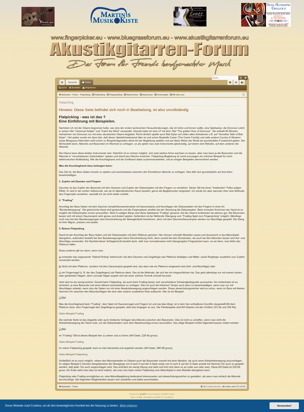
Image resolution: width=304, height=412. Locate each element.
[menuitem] (230, 82)
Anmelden (76, 88)
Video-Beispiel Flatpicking (73, 354)
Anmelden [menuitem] (237, 83)
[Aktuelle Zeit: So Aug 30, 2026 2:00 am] (243, 95)
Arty (140, 397)
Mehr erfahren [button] (128, 405)
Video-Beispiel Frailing (71, 313)
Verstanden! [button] (284, 405)
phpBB (142, 394)
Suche (64, 88)
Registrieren (90, 88)
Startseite (72, 82)
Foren (88, 82)
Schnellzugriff (63, 83)
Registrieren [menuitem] (243, 83)
